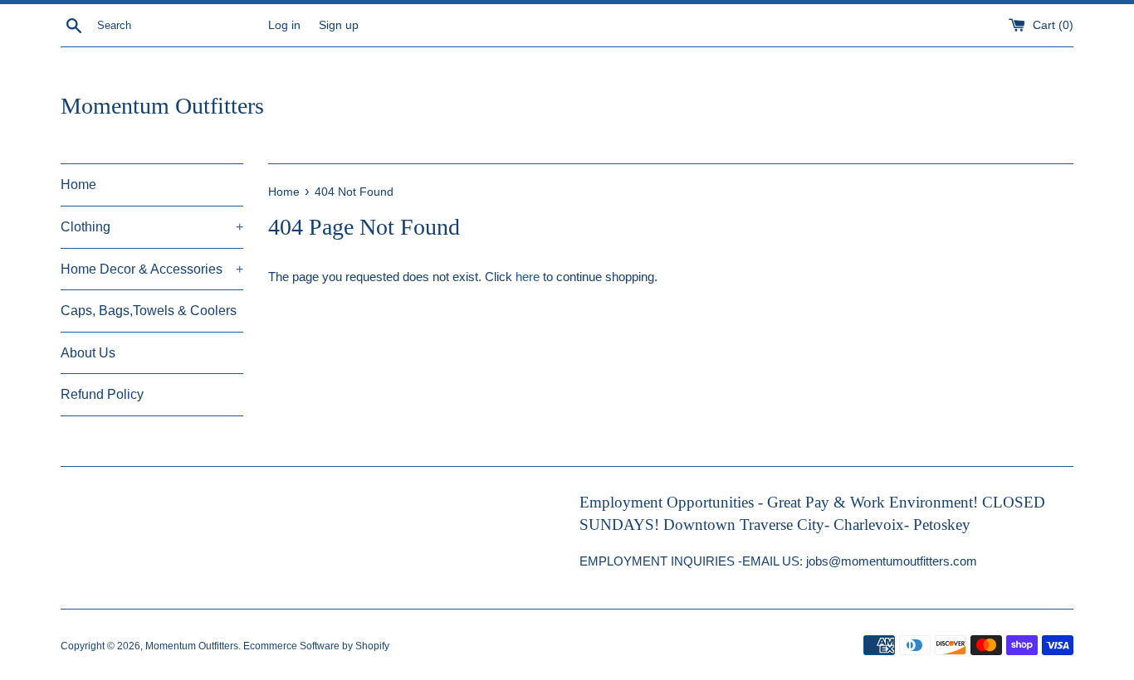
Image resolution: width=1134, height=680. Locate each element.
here (528, 277)
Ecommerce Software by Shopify (316, 646)
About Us (88, 353)
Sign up (339, 25)
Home (78, 184)
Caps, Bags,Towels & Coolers (149, 311)
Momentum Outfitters (162, 106)
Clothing (152, 227)
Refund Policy (102, 394)
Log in (284, 25)
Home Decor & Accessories (152, 269)
